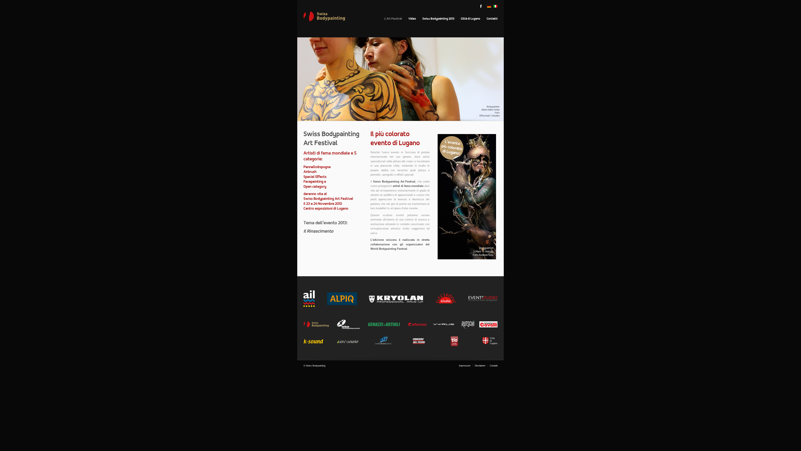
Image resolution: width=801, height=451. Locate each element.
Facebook (481, 6)
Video (412, 18)
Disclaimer (480, 365)
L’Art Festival (393, 18)
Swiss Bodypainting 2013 (438, 18)
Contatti (492, 18)
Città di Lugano (470, 18)
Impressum (464, 365)
